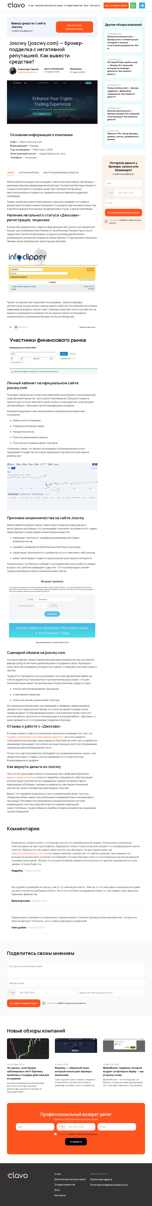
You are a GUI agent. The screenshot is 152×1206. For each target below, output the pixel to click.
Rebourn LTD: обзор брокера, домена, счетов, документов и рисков (123, 136)
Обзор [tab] (10, 172)
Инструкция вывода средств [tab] (60, 172)
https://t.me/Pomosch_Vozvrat (30, 853)
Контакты (95, 5)
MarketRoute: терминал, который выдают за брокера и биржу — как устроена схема (123, 1071)
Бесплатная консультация (49, 5)
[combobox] (109, 193)
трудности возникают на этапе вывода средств (34, 737)
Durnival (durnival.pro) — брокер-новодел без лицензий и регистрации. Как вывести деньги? (123, 115)
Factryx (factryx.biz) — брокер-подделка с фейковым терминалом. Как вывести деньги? (123, 92)
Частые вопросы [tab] (29, 172)
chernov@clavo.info (27, 72)
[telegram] (142, 5)
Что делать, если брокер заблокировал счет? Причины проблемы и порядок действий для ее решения (28, 1073)
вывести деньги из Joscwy (22, 777)
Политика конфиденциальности (109, 1184)
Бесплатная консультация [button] (123, 212)
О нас (31, 5)
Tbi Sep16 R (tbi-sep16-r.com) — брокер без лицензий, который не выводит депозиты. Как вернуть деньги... (122, 68)
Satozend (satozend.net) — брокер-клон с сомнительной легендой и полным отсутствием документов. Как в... (122, 42)
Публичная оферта (101, 1179)
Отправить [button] (76, 1141)
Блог (86, 5)
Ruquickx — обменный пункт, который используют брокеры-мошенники (73, 1071)
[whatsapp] (133, 5)
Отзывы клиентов (73, 5)
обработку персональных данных (72, 1003)
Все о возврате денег (116, 5)
